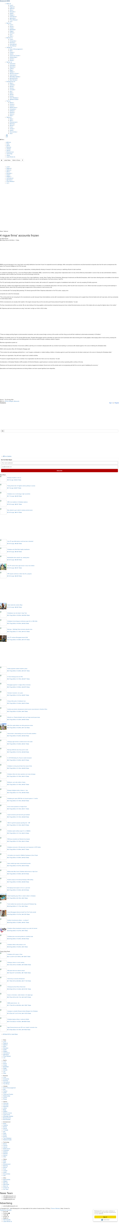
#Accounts (16, 401)
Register (117, 402)
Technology (9, 153)
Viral (11, 133)
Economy (12, 42)
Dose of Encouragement (16, 49)
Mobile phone (13, 107)
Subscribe (59, 470)
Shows (11, 94)
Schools (12, 33)
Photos (11, 60)
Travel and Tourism (15, 55)
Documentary (13, 132)
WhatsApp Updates (15, 76)
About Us (5, 1186)
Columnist (12, 63)
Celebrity (12, 85)
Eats (11, 50)
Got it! (105, 1217)
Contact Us (6, 1187)
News (8, 3)
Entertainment (10, 81)
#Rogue (11, 401)
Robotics (12, 112)
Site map (5, 1183)
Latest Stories (10, 157)
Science (12, 114)
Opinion (8, 62)
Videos (8, 117)
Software (12, 111)
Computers (12, 109)
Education (12, 12)
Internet (12, 106)
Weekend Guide (14, 99)
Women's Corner (14, 73)
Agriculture (12, 18)
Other (11, 36)
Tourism (12, 128)
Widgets (5, 1181)
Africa (11, 10)
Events (11, 96)
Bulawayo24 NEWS (5, 1)
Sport (11, 120)
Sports (8, 23)
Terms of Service (55, 1208)
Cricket (11, 28)
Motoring (12, 124)
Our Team (5, 1189)
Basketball (12, 29)
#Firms (6, 401)
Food (11, 127)
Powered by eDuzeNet (5, 1210)
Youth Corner (13, 75)
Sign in (111, 402)
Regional (12, 7)
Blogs (11, 70)
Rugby (11, 31)
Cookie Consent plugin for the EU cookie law (105, 1220)
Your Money (13, 46)
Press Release (13, 20)
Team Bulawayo (14, 98)
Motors (11, 102)
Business (8, 37)
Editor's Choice (16, 160)
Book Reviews (13, 80)
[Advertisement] (59, 196)
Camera (12, 104)
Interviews (12, 65)
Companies (13, 41)
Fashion (12, 52)
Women (12, 125)
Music (11, 83)
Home (9, 142)
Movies (11, 86)
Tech (7, 101)
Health (11, 13)
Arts (11, 91)
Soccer (11, 26)
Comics (12, 59)
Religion (12, 15)
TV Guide (12, 89)
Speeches (12, 67)
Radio (11, 93)
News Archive (6, 1179)
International (13, 16)
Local (11, 5)
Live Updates (7, 456)
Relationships (13, 57)
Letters (11, 68)
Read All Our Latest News (11, 1034)
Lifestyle (8, 47)
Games (11, 88)
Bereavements (13, 78)
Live (11, 21)
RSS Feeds (6, 1184)
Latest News (7, 160)
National (12, 8)
